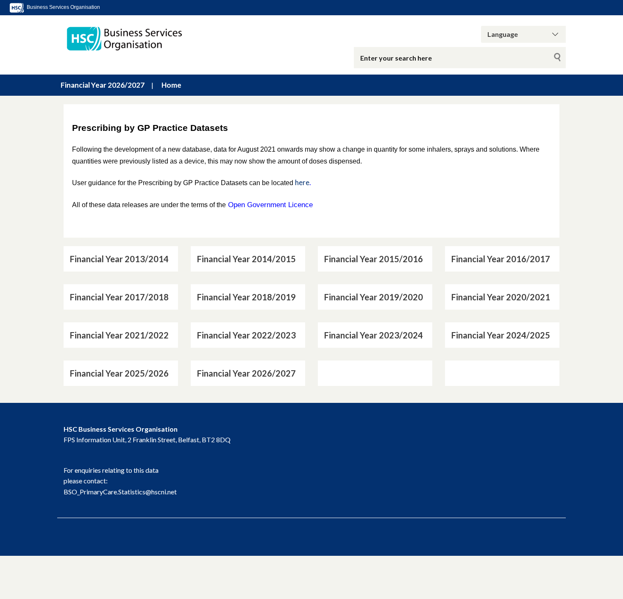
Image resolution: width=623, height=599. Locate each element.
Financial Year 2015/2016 (373, 259)
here (302, 182)
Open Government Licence (270, 205)
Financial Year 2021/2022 (119, 335)
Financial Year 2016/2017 (500, 259)
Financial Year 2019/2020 (373, 297)
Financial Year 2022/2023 (246, 335)
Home (171, 84)
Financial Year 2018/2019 (246, 297)
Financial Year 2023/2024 (373, 335)
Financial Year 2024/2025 (500, 335)
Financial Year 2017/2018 (119, 297)
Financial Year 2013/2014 (119, 259)
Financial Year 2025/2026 (119, 373)
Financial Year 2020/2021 (500, 297)
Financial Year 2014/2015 (246, 259)
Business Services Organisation (62, 7)
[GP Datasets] (163, 39)
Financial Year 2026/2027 (103, 84)
